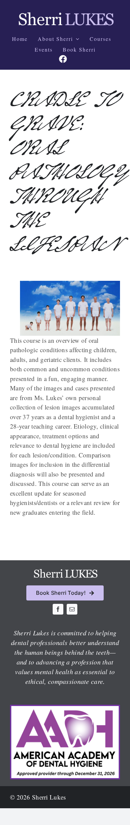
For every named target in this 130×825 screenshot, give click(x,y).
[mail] (72, 609)
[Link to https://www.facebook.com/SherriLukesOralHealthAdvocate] (63, 59)
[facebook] (58, 609)
